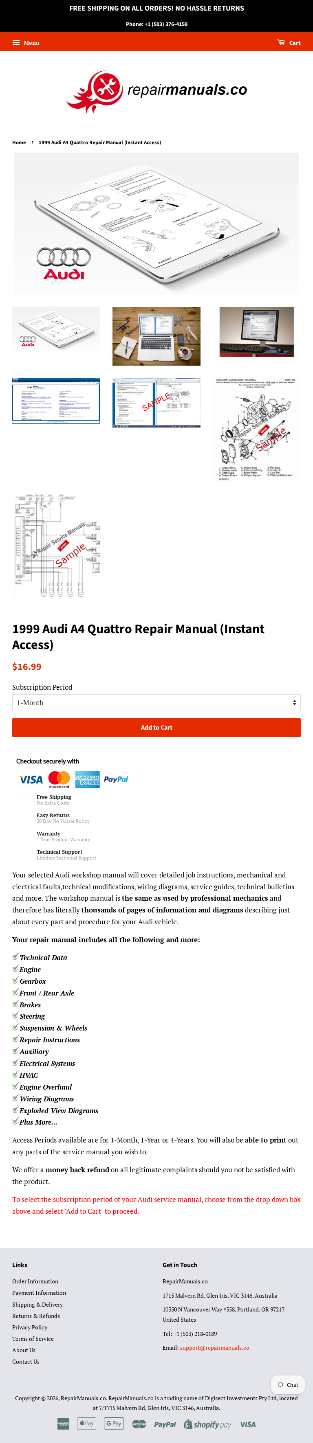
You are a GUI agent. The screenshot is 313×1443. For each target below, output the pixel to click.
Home (19, 142)
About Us (23, 1350)
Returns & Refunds (36, 1316)
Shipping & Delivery (37, 1304)
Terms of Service (33, 1338)
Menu (31, 43)
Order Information (35, 1281)
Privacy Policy (29, 1327)
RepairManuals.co (83, 1398)
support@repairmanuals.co (214, 1347)
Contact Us (26, 1361)
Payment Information (39, 1292)
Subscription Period (42, 687)
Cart (294, 43)
